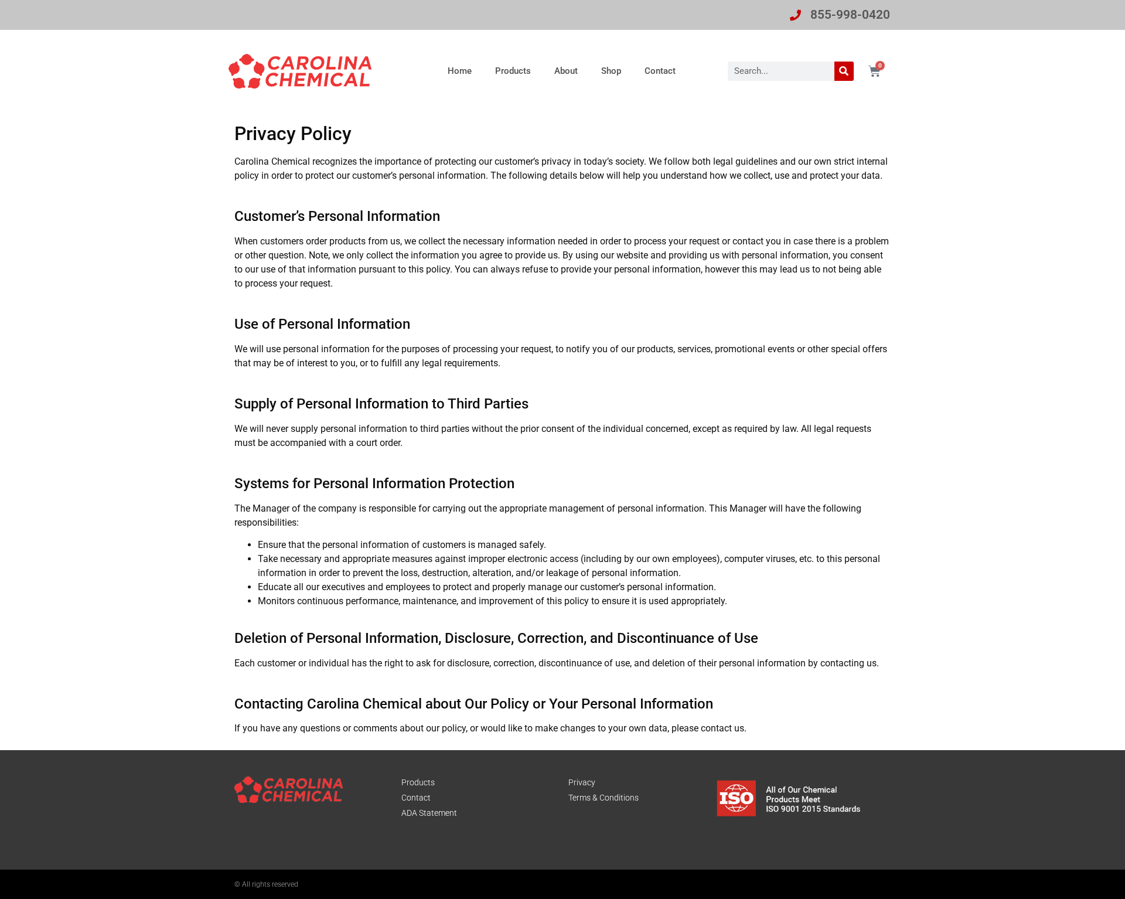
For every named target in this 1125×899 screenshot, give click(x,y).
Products (513, 71)
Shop (611, 71)
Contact (660, 71)
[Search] (844, 71)
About (566, 71)
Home (460, 71)
